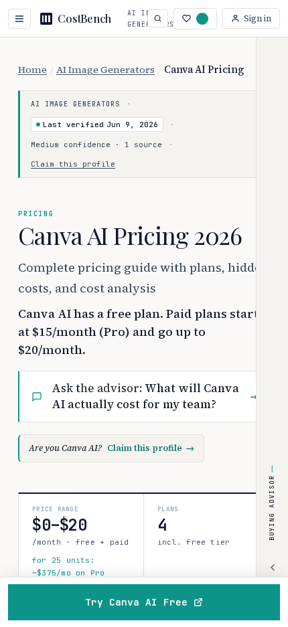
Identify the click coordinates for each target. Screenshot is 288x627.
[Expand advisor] (272, 567)
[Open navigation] (19, 19)
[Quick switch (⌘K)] (157, 18)
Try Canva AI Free (136, 602)
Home (32, 69)
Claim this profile (73, 164)
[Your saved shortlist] (195, 18)
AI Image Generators (105, 69)
